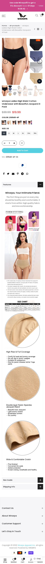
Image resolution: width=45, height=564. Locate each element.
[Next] (39, 61)
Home (4, 26)
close (41, 6)
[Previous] (5, 61)
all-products (15, 26)
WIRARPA (32, 548)
